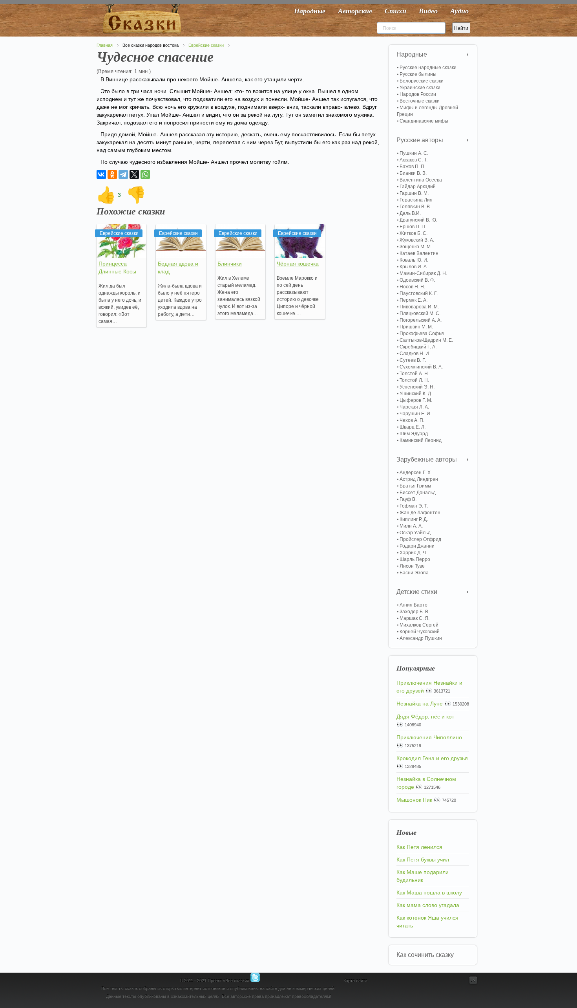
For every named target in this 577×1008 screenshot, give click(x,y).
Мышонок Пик (414, 800)
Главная (105, 45)
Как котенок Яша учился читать (427, 922)
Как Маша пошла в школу (429, 892)
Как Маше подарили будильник (422, 876)
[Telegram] (123, 174)
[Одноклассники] (112, 174)
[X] (134, 174)
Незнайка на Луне (419, 703)
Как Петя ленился (419, 847)
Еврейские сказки (206, 45)
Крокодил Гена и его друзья (432, 758)
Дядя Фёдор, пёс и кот (425, 716)
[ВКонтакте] (101, 174)
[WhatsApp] (145, 174)
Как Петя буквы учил (422, 859)
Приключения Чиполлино (429, 737)
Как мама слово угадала (427, 905)
